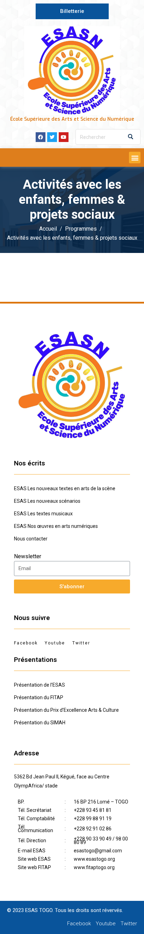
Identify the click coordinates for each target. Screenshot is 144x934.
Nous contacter (31, 538)
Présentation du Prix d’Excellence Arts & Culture (66, 710)
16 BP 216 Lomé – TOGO (101, 802)
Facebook (25, 643)
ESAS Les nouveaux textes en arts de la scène (64, 488)
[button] (72, 11)
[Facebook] (40, 137)
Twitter (81, 643)
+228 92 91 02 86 (92, 828)
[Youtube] (64, 137)
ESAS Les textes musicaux (43, 513)
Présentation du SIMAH (39, 722)
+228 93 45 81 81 (92, 810)
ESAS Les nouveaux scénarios (47, 501)
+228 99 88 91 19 (92, 818)
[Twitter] (52, 137)
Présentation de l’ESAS (39, 685)
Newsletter (27, 556)
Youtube (55, 643)
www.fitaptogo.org (94, 867)
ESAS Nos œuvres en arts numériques (56, 526)
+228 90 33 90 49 (92, 839)
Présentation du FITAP (38, 697)
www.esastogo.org (94, 859)
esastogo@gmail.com (98, 850)
